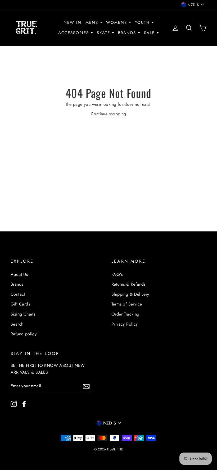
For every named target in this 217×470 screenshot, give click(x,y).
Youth (143, 22)
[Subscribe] (86, 385)
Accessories (74, 33)
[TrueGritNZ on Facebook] (24, 403)
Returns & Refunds (128, 284)
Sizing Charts (23, 314)
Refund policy (24, 334)
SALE (150, 33)
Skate (104, 33)
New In (73, 22)
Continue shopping (108, 114)
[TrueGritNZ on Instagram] (14, 403)
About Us (19, 274)
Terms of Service (126, 304)
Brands (128, 33)
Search (17, 324)
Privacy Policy (124, 324)
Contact (18, 294)
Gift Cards (20, 304)
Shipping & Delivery (130, 294)
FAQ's (117, 274)
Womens (117, 22)
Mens (92, 22)
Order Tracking (125, 314)
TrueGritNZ (115, 449)
